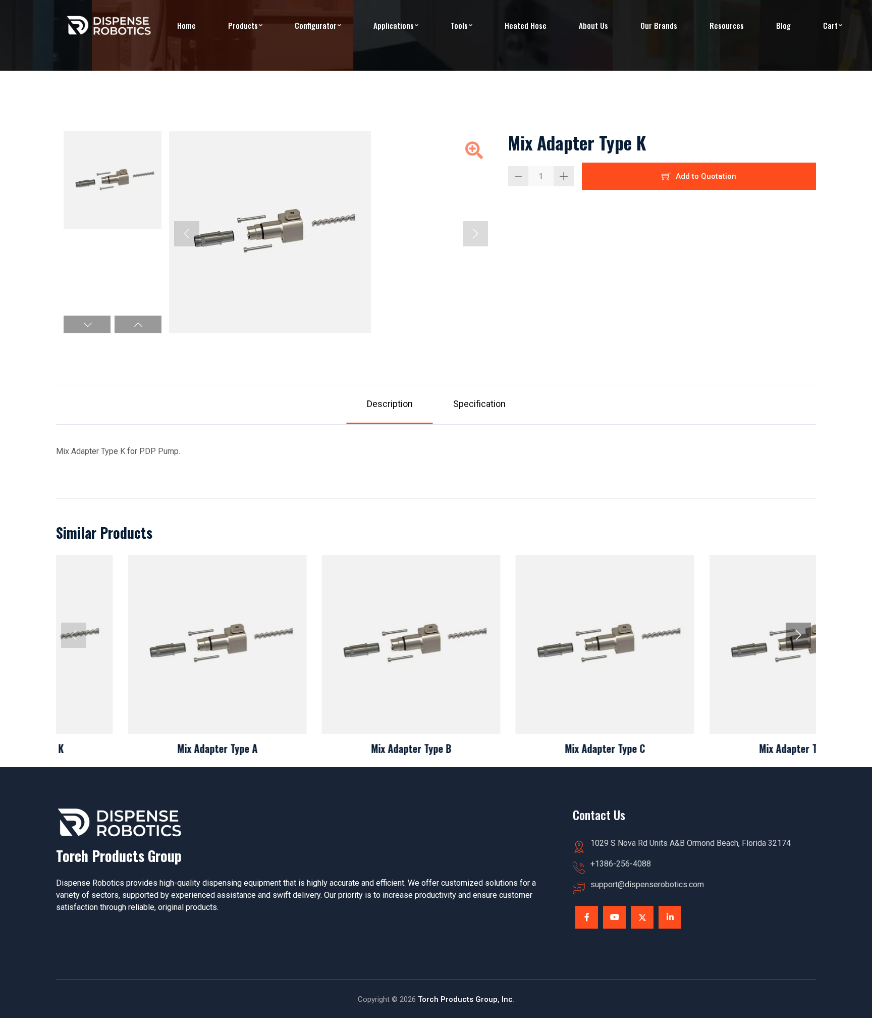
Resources (727, 25)
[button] (87, 324)
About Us (593, 25)
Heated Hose (526, 25)
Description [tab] (390, 403)
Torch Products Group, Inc (465, 999)
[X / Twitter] (642, 917)
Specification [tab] (479, 403)
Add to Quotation (706, 176)
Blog (783, 25)
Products (243, 25)
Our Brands (658, 25)
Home (186, 25)
